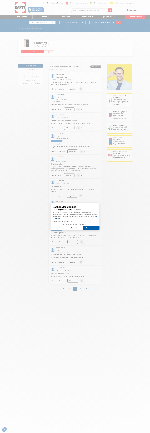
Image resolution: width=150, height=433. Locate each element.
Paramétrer (75, 228)
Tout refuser (58, 228)
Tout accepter (91, 228)
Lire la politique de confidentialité (62, 221)
